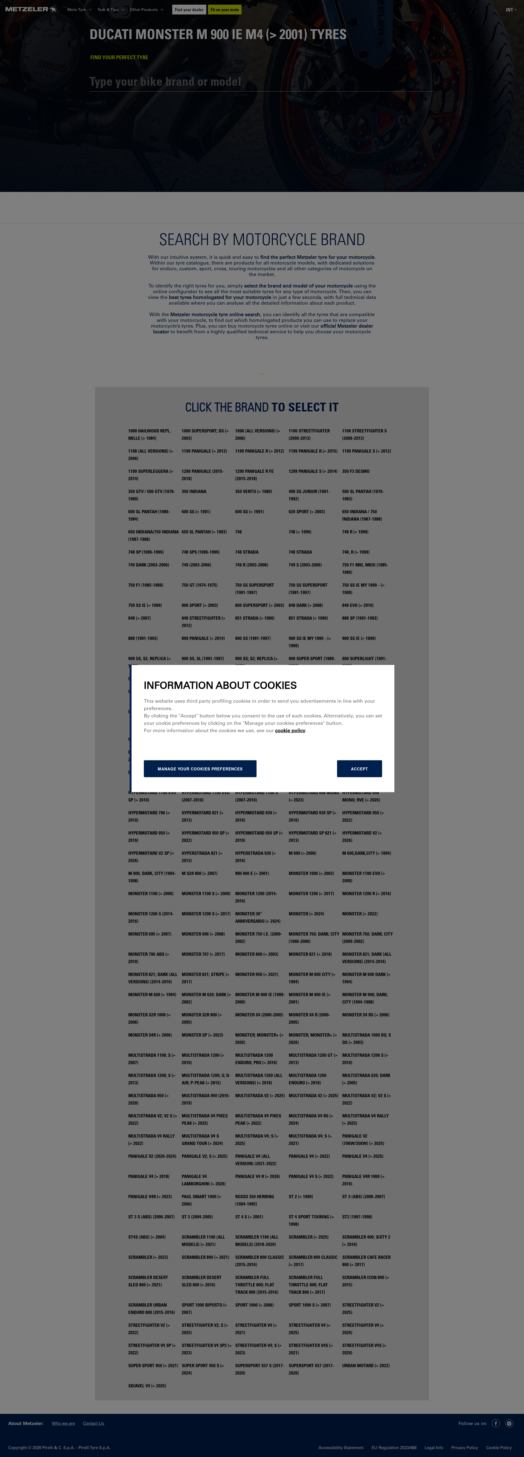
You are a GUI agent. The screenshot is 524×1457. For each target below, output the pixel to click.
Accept (359, 768)
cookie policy (290, 731)
